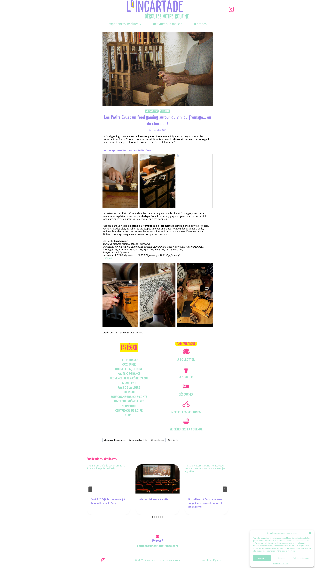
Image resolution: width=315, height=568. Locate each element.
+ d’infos (106, 258)
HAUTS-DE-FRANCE (129, 374)
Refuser (281, 558)
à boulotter (152, 111)
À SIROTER (186, 377)
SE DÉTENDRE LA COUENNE (186, 429)
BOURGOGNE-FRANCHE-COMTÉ (128, 397)
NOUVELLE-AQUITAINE (129, 369)
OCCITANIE (129, 364)
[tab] (152, 517)
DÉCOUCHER (186, 394)
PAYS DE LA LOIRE (129, 387)
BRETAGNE (129, 392)
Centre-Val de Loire (138, 440)
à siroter (164, 111)
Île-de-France (157, 440)
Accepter (262, 558)
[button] (310, 533)
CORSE (129, 415)
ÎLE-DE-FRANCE (129, 360)
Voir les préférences (301, 558)
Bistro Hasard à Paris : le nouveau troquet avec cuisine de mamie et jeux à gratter (205, 503)
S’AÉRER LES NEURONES (186, 412)
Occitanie (173, 440)
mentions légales (211, 560)
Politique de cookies (281, 564)
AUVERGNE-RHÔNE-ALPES (129, 401)
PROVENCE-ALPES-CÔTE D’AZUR (129, 378)
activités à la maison (167, 24)
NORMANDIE (129, 406)
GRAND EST (129, 383)
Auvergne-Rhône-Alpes (115, 440)
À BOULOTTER (186, 359)
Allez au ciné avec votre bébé (153, 499)
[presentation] (109, 479)
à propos (200, 24)
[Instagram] (231, 9)
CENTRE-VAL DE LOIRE (129, 410)
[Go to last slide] (90, 489)
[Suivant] (225, 489)
